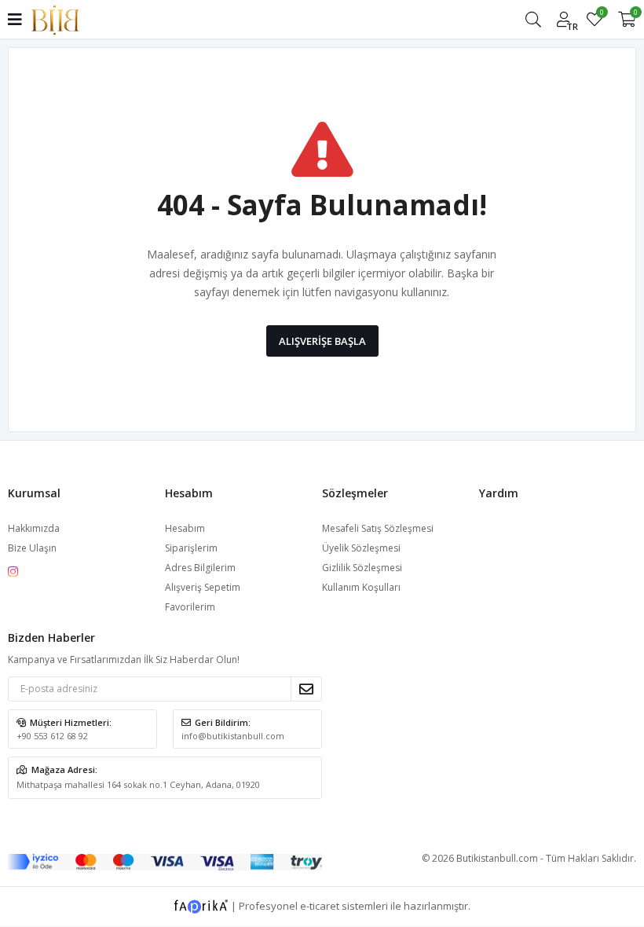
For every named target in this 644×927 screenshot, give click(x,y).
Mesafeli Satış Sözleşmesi (378, 528)
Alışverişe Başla (322, 341)
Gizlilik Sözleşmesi (362, 567)
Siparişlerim (191, 548)
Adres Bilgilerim (200, 567)
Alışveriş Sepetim (202, 587)
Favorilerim (601, 14)
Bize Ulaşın (32, 548)
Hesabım (185, 528)
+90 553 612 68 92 (52, 736)
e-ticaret (319, 906)
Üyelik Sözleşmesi (361, 548)
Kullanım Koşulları (361, 587)
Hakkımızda (34, 528)
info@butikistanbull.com (232, 736)
